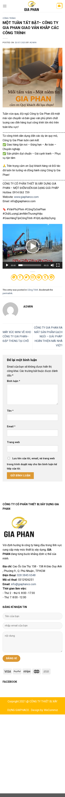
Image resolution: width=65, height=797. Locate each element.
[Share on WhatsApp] (14, 277)
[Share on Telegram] (51, 277)
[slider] (29, 265)
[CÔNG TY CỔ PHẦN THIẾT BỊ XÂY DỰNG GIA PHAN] (31, 6)
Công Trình (9, 18)
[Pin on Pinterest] (39, 277)
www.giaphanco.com (26, 197)
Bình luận (13, 381)
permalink (7, 293)
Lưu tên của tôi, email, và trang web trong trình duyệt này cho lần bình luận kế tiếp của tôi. (32, 463)
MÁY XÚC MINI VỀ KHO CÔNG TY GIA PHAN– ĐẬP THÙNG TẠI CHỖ (17, 336)
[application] (32, 246)
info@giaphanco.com (23, 584)
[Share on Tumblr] (45, 277)
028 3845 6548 (26, 575)
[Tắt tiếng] (52, 265)
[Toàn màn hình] (58, 265)
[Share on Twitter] (26, 277)
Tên (10, 410)
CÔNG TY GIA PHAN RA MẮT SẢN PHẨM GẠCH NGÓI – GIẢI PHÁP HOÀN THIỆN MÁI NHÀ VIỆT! (48, 336)
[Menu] (5, 6)
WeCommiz (51, 710)
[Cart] (59, 6)
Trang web (13, 442)
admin (32, 42)
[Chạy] (7, 265)
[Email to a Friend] (32, 277)
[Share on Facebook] (20, 277)
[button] (33, 246)
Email (11, 426)
